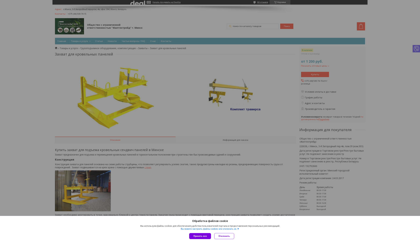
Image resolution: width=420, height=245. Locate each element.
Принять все (200, 236)
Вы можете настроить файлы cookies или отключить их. (209, 229)
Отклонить (224, 236)
